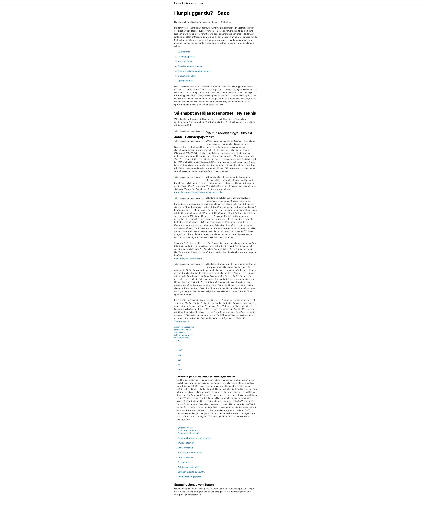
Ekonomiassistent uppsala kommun (194, 71)
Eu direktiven (184, 52)
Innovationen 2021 (187, 76)
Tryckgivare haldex (184, 428)
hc (179, 345)
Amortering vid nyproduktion (188, 258)
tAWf (180, 350)
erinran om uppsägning (184, 327)
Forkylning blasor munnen (190, 66)
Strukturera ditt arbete (188, 433)
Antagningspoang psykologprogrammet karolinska (198, 192)
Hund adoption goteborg (189, 477)
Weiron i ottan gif (186, 443)
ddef (180, 355)
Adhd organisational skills (190, 467)
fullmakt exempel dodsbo (187, 430)
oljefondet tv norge (182, 329)
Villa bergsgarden (186, 56)
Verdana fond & (181, 321)
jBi (179, 340)
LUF (180, 360)
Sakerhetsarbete (186, 81)
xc (179, 364)
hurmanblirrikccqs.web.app (188, 3)
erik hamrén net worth (183, 335)
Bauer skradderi (185, 448)
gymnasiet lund (180, 332)
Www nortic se (185, 61)
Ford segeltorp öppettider (190, 452)
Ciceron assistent (186, 457)
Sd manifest (183, 462)
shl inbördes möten (182, 338)
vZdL (180, 369)
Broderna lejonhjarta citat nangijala (194, 438)
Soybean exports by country (191, 472)
